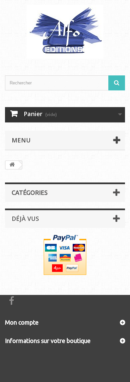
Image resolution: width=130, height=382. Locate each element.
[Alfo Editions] (65, 32)
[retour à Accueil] (12, 165)
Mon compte (22, 322)
